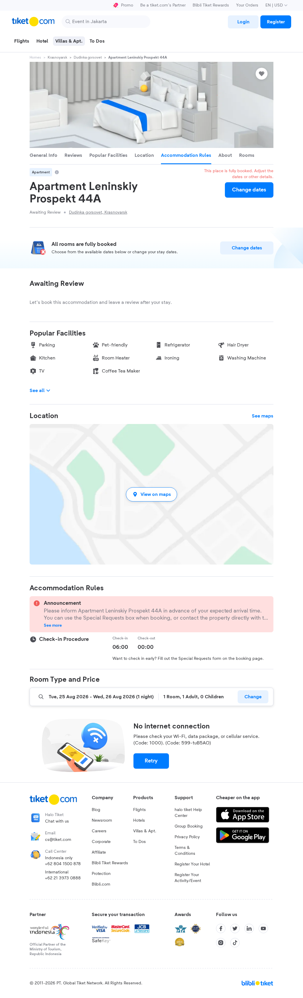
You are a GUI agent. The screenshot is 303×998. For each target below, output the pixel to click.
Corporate (101, 841)
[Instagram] (220, 942)
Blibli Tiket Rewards (211, 5)
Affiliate (99, 852)
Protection (101, 873)
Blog (96, 809)
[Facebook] (220, 928)
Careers (99, 831)
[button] (151, 494)
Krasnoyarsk (57, 57)
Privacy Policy (187, 837)
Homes (35, 57)
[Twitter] (235, 928)
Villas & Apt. (144, 831)
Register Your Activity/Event (188, 877)
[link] (243, 21)
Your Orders (247, 5)
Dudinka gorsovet (88, 57)
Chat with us (57, 821)
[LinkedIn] (249, 928)
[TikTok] (235, 942)
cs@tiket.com (58, 839)
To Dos (139, 841)
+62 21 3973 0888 (63, 878)
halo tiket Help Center (188, 812)
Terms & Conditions (185, 850)
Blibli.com (101, 884)
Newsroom (102, 820)
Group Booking (189, 826)
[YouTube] (263, 928)
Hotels (139, 820)
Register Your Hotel (192, 864)
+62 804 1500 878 (63, 864)
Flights (139, 809)
